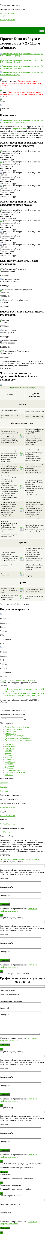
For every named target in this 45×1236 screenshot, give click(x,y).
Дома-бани (9, 749)
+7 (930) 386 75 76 (7, 816)
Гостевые (8, 751)
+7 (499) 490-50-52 (7, 824)
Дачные (8, 753)
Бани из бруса (21, 681)
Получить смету (6, 368)
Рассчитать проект (7, 13)
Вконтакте (4, 783)
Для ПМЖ (9, 744)
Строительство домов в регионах (18, 740)
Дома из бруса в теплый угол (17, 727)
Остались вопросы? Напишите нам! (14, 604)
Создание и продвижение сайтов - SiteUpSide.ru (19, 859)
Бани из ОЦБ (10, 734)
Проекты (32, 681)
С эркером (9, 764)
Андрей (3, 681)
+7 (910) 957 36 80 (7, 20)
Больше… (9, 775)
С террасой (9, 759)
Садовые (8, 755)
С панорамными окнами (15, 772)
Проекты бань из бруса (14, 736)
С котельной (10, 762)
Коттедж (8, 757)
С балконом (9, 768)
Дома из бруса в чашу (14, 729)
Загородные (10, 746)
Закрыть (4, 1172)
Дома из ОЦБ (10, 731)
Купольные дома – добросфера (17, 738)
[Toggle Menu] (41, 30)
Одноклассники (6, 791)
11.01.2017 (11, 681)
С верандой (9, 766)
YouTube (3, 787)
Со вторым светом (12, 770)
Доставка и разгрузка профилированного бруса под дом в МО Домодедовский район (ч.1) (24, 694)
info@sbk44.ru (5, 15)
